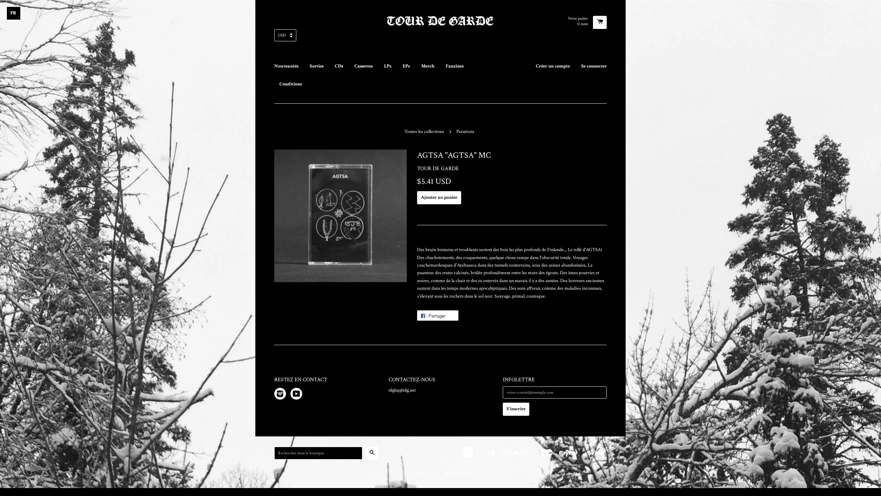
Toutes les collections (424, 131)
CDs (339, 66)
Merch (427, 66)
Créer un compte (553, 66)
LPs (387, 66)
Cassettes (363, 66)
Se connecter (594, 66)
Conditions (290, 84)
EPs (406, 66)
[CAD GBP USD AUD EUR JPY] (440, 37)
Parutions (465, 131)
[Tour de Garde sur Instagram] (280, 395)
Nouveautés (286, 66)
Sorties (316, 66)
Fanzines (455, 66)
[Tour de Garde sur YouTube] (296, 395)
